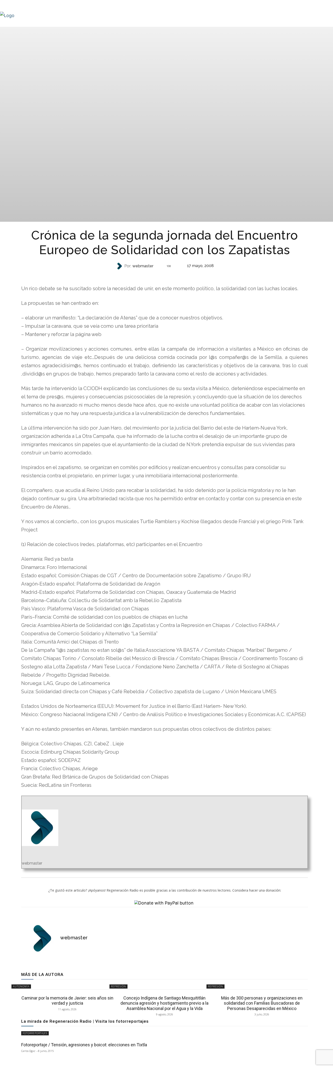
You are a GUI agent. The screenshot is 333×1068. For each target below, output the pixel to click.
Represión (118, 986)
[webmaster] (120, 266)
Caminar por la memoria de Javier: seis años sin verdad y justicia (67, 1000)
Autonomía (164, 275)
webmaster (142, 266)
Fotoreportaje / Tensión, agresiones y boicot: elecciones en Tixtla (84, 1044)
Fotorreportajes (35, 1033)
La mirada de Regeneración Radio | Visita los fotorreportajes (85, 1021)
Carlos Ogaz (28, 1051)
